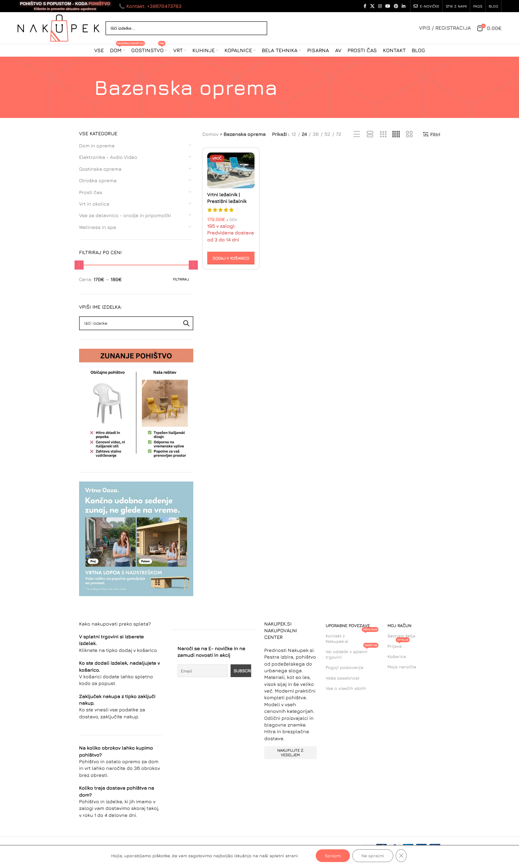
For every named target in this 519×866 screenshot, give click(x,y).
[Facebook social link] (364, 6)
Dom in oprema (97, 145)
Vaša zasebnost (342, 677)
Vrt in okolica (94, 203)
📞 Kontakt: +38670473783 (150, 6)
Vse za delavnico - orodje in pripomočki (125, 215)
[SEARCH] (186, 323)
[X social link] (372, 6)
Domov (210, 134)
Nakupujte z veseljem (290, 752)
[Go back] (86, 87)
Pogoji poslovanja (344, 667)
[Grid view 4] (396, 134)
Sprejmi (333, 855)
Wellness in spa (97, 227)
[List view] (356, 134)
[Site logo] (58, 27)
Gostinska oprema (100, 169)
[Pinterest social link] (396, 6)
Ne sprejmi (372, 855)
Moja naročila (402, 666)
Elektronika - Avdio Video (108, 157)
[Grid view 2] (409, 134)
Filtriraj (181, 279)
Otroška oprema (98, 180)
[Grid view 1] (370, 134)
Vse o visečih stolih (346, 688)
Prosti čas (90, 192)
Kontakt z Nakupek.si (351, 637)
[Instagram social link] (380, 6)
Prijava (398, 645)
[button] (231, 258)
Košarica (397, 656)
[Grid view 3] (383, 134)
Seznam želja (401, 635)
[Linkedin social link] (403, 6)
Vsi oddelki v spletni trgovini (351, 653)
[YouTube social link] (388, 6)
